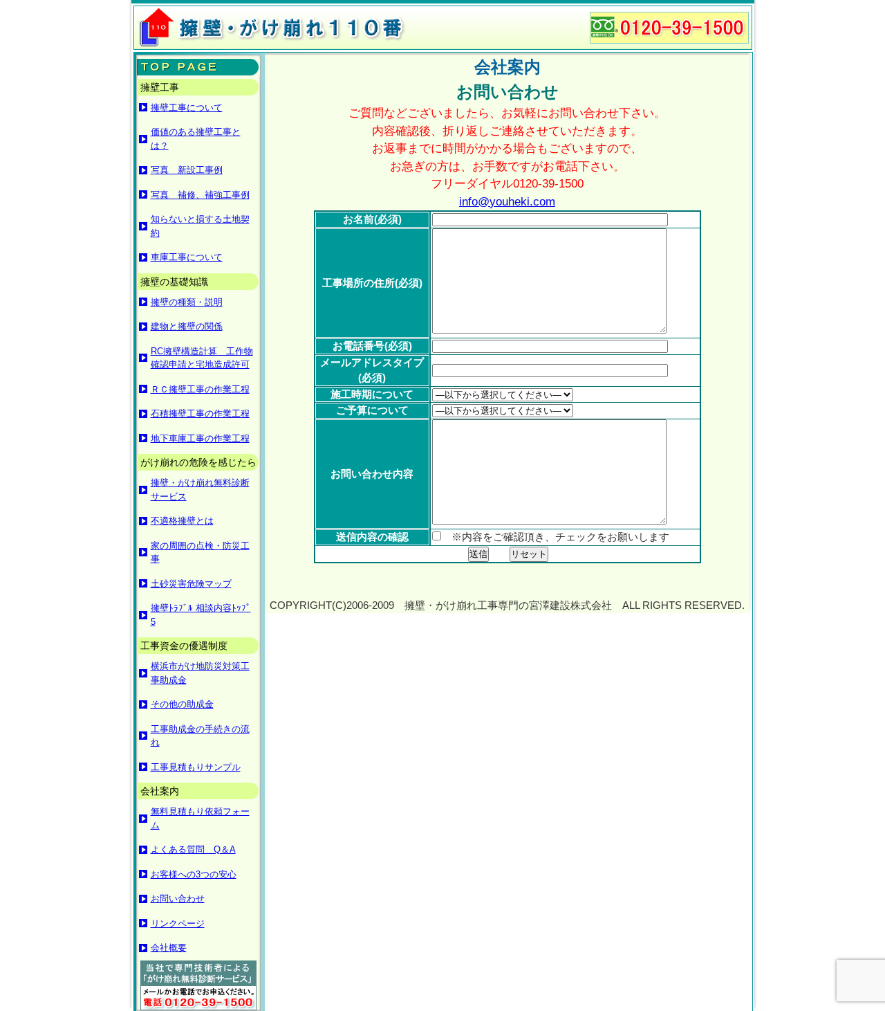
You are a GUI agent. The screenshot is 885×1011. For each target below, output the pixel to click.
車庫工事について (187, 257)
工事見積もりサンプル (196, 767)
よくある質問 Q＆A (193, 849)
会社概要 (169, 947)
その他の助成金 (182, 704)
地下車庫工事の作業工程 (200, 438)
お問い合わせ (178, 898)
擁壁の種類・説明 (187, 302)
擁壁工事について (187, 107)
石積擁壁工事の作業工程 (200, 413)
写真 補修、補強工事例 (200, 195)
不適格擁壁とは (182, 521)
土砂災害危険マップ (191, 584)
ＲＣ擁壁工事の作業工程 (200, 389)
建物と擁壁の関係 (187, 326)
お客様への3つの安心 (193, 874)
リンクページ (178, 923)
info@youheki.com (507, 201)
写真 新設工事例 (187, 170)
